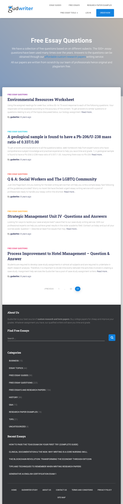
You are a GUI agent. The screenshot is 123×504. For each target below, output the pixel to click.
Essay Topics (16, 368)
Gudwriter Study (30, 490)
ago (25, 117)
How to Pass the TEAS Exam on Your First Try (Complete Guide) (43, 444)
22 (71, 289)
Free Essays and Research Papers (27, 390)
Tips (11, 419)
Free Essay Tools (68, 13)
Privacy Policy (105, 490)
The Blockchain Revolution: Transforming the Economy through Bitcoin (50, 459)
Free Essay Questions (17, 95)
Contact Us (61, 490)
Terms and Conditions (82, 490)
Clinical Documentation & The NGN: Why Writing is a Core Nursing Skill (48, 452)
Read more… (87, 112)
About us (46, 490)
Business (14, 361)
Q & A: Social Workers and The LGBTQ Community (52, 179)
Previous (49, 289)
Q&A (11, 405)
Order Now (105, 13)
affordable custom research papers (65, 56)
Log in (88, 13)
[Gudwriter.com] (20, 9)
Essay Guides (55, 5)
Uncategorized (17, 426)
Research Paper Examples (99, 5)
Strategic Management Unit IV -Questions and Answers (57, 216)
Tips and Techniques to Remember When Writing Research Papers (45, 466)
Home (14, 490)
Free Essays (74, 5)
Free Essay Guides (18, 375)
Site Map (61, 497)
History (13, 397)
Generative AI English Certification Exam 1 (32, 474)
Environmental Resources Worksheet (41, 99)
